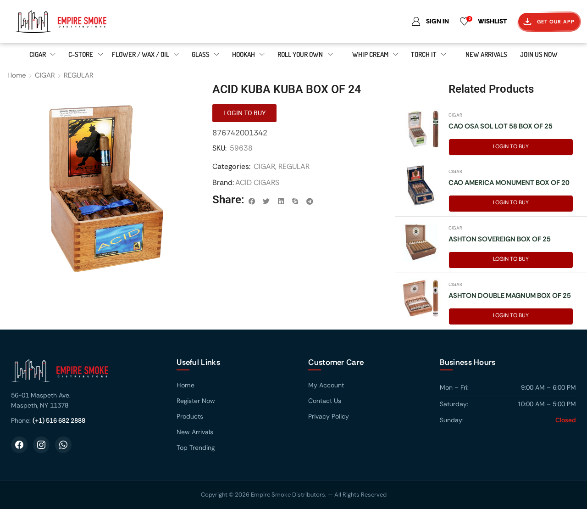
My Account (326, 385)
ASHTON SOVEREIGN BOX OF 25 (500, 239)
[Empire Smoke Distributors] (84, 374)
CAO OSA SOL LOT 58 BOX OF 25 (501, 126)
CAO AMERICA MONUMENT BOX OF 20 (509, 183)
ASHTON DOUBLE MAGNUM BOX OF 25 (510, 295)
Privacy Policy (328, 416)
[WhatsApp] (63, 444)
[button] (251, 201)
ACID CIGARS (257, 182)
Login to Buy (511, 146)
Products (190, 416)
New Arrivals (195, 432)
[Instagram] (41, 444)
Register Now (196, 401)
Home (16, 75)
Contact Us (324, 401)
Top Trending (196, 447)
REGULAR (79, 75)
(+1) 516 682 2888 (59, 420)
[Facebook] (19, 444)
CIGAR (45, 75)
